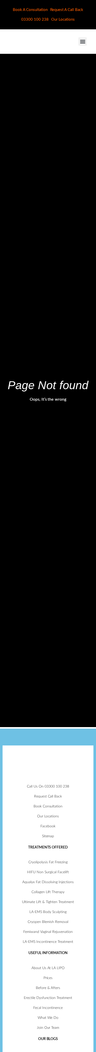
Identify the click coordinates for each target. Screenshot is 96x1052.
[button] (82, 41)
